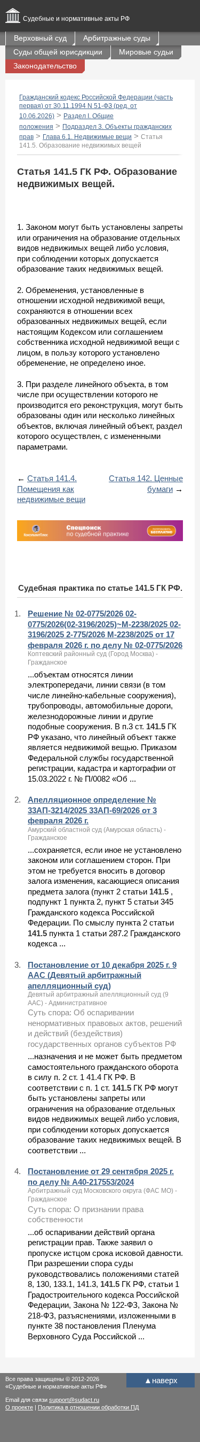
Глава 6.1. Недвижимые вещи (87, 137)
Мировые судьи (146, 52)
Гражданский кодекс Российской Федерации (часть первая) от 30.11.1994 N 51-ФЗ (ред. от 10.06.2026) (96, 107)
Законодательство (45, 65)
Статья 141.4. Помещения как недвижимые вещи (51, 489)
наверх (161, 1380)
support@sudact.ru (74, 1400)
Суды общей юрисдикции (57, 52)
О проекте (19, 1407)
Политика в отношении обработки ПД (88, 1407)
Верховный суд (40, 38)
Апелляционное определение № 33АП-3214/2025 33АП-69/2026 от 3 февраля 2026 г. (92, 810)
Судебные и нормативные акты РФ (76, 18)
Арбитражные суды (116, 38)
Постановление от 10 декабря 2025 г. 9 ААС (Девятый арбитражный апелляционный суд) (102, 975)
